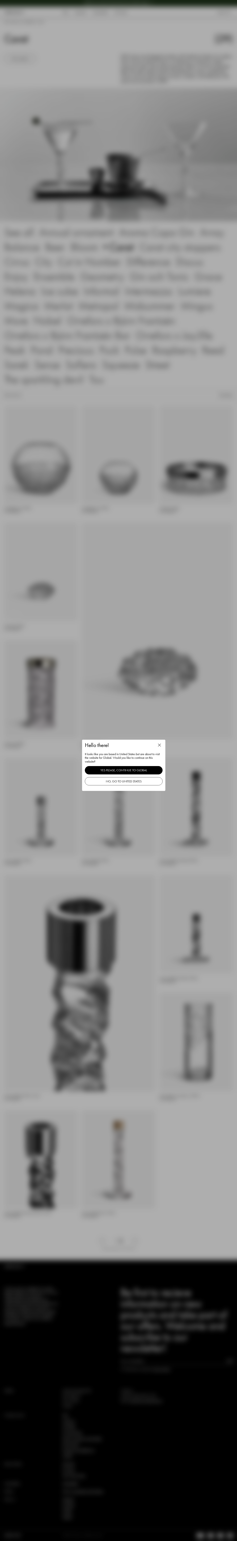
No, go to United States (124, 781)
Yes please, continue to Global (123, 770)
